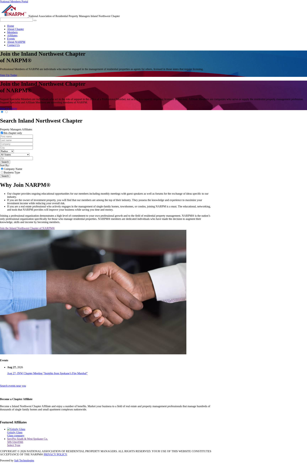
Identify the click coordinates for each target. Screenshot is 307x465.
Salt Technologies (24, 460)
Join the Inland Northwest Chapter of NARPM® (27, 228)
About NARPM (16, 41)
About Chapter (15, 29)
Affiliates (12, 35)
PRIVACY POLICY (55, 454)
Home (10, 25)
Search (5, 162)
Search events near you (13, 385)
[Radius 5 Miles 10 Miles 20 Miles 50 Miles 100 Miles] (7, 151)
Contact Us (13, 45)
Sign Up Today (8, 75)
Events (11, 38)
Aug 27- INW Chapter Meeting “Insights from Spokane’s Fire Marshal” (47, 373)
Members (12, 32)
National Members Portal (14, 1)
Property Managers (11, 129)
